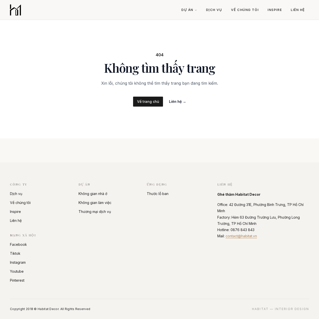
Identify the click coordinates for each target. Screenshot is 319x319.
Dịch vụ (214, 10)
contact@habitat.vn (241, 236)
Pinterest (17, 280)
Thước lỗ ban (157, 193)
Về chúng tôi (245, 10)
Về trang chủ (148, 101)
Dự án (187, 10)
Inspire (275, 10)
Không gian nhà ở (93, 193)
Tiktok (15, 253)
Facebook (18, 244)
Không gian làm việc (95, 202)
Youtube (17, 271)
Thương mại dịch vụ (95, 211)
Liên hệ (298, 10)
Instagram (18, 262)
